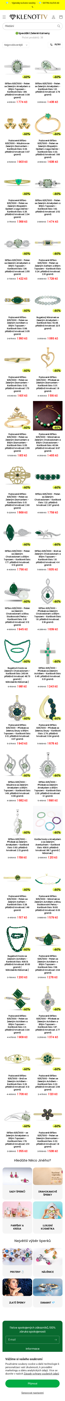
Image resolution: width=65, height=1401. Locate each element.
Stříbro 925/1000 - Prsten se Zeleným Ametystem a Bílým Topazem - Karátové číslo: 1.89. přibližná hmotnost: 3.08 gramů (17, 90)
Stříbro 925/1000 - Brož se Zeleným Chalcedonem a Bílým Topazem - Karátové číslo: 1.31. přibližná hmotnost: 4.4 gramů (48, 558)
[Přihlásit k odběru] (55, 1339)
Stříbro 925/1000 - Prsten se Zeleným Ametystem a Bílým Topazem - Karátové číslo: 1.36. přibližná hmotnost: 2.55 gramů (17, 267)
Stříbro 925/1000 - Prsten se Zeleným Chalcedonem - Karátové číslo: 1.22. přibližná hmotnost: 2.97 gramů (47, 500)
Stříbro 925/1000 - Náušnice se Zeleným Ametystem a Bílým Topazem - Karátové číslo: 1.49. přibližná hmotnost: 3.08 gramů (17, 789)
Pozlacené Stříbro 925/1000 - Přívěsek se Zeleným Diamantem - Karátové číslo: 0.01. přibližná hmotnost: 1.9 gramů (47, 384)
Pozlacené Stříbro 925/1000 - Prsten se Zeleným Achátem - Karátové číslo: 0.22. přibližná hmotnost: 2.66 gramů (47, 1082)
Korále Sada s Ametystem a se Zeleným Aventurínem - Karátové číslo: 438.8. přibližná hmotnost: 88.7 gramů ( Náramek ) (47, 846)
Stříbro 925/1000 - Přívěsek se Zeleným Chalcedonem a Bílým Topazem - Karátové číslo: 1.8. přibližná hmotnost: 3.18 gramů (47, 615)
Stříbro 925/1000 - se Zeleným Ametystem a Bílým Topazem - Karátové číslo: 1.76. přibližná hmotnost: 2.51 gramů (17, 1139)
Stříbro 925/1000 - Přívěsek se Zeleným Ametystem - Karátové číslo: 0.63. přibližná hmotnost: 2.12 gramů (17, 845)
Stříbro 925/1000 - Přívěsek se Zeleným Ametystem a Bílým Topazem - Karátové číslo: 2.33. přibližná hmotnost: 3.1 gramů (47, 789)
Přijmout (32, 1383)
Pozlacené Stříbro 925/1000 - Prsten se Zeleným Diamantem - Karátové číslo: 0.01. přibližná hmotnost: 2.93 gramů (17, 501)
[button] (4, 17)
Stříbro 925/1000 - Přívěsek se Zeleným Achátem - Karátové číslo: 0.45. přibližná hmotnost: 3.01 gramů (47, 674)
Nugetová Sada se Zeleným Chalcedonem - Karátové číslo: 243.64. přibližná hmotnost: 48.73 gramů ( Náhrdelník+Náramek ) (17, 675)
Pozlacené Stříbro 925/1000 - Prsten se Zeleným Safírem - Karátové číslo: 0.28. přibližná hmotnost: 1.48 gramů (17, 903)
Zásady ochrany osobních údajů (41, 1373)
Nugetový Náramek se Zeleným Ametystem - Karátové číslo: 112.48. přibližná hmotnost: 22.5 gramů (48, 323)
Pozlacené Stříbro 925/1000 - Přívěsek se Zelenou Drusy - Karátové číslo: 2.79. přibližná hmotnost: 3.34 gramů (47, 731)
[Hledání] (58, 26)
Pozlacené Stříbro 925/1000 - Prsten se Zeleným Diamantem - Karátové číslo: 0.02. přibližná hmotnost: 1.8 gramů (47, 1139)
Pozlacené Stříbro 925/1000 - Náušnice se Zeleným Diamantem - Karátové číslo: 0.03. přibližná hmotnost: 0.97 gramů (17, 147)
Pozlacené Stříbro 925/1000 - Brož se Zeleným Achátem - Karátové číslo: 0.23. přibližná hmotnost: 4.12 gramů (17, 1082)
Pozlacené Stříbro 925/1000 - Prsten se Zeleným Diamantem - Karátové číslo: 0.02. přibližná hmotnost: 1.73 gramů (17, 384)
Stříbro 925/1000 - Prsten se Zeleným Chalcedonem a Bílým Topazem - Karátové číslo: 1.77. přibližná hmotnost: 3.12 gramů (17, 558)
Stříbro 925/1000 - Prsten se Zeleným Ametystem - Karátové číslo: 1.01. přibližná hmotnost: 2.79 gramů (47, 89)
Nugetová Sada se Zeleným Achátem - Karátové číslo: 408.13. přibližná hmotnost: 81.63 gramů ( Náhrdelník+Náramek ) (17, 963)
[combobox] (32, 26)
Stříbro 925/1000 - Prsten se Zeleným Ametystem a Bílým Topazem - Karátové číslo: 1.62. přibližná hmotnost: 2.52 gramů (47, 207)
